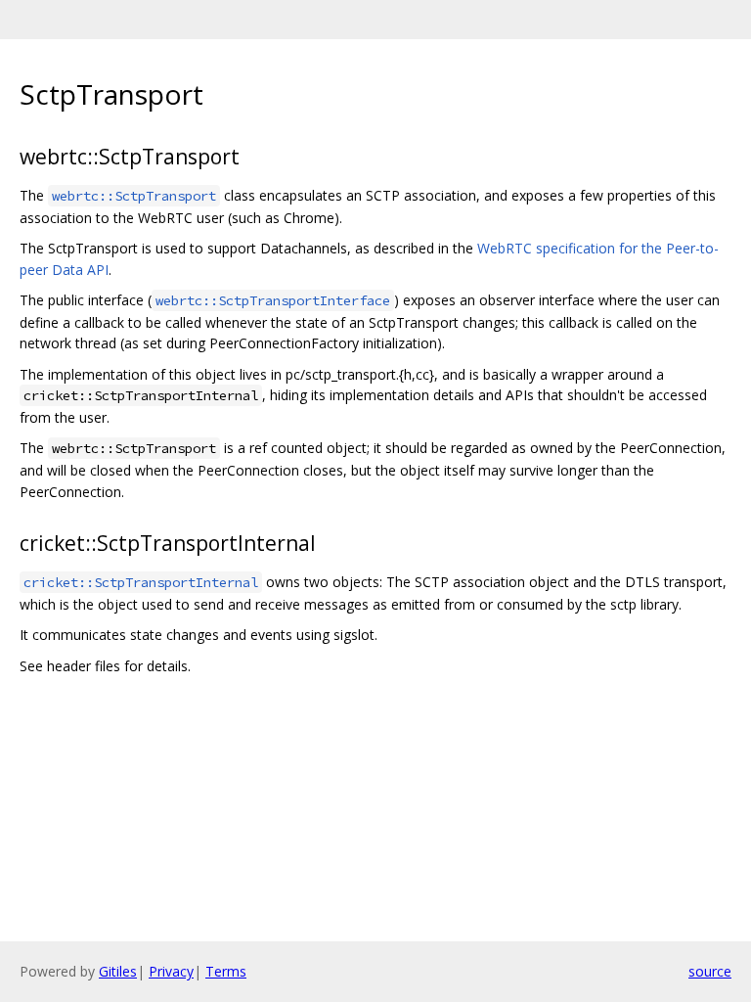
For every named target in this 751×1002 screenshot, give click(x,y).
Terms (225, 971)
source (709, 971)
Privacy (171, 971)
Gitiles (118, 971)
